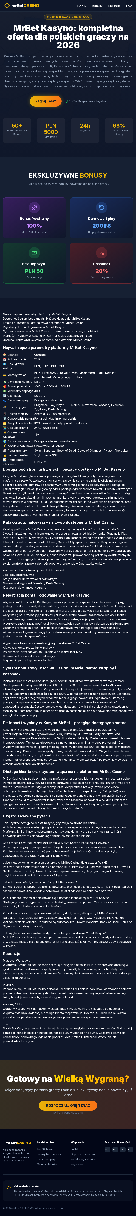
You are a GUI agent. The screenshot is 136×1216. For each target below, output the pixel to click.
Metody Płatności (47, 1164)
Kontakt (75, 1149)
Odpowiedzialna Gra (83, 1154)
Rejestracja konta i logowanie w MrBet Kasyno (34, 327)
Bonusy (97, 5)
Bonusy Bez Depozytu (50, 1154)
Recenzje (114, 5)
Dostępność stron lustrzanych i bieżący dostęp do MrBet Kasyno (47, 318)
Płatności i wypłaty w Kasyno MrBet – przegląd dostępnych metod (47, 335)
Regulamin (77, 1164)
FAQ (129, 5)
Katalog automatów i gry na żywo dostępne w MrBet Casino (43, 323)
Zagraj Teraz (46, 101)
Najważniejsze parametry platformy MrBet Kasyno (37, 314)
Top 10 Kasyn (45, 1149)
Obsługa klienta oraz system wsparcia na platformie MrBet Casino (47, 340)
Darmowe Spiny (46, 1159)
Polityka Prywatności (83, 1159)
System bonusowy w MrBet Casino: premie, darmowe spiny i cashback (50, 331)
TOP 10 (82, 5)
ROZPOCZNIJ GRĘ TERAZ (68, 1105)
